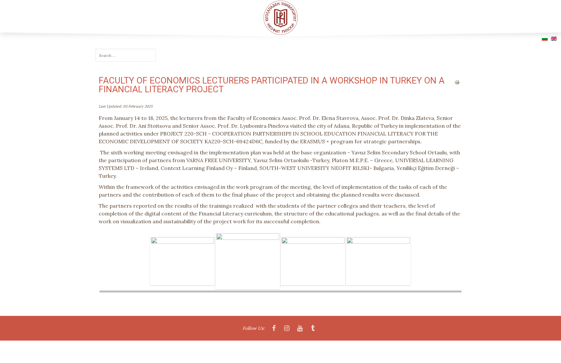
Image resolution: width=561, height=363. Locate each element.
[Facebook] (274, 328)
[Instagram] (287, 328)
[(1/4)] (182, 261)
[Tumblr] (313, 328)
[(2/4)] (247, 260)
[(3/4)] (313, 261)
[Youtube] (300, 328)
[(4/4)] (378, 261)
